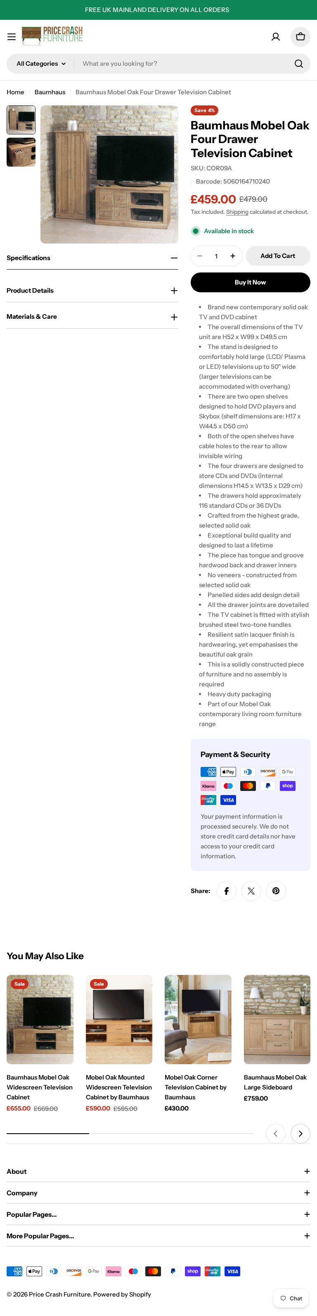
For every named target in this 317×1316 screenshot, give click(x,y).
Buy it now (250, 282)
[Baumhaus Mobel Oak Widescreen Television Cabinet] (40, 1019)
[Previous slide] (276, 1134)
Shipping (237, 211)
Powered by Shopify (122, 1294)
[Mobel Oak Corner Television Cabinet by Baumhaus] (198, 1019)
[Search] (299, 64)
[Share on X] (251, 891)
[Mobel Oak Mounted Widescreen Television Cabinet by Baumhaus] (119, 1019)
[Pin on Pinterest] (276, 891)
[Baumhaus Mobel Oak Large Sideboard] (277, 1019)
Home (15, 92)
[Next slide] (300, 1134)
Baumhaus (50, 92)
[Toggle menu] (12, 37)
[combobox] (158, 64)
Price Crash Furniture (59, 1294)
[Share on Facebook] (227, 891)
